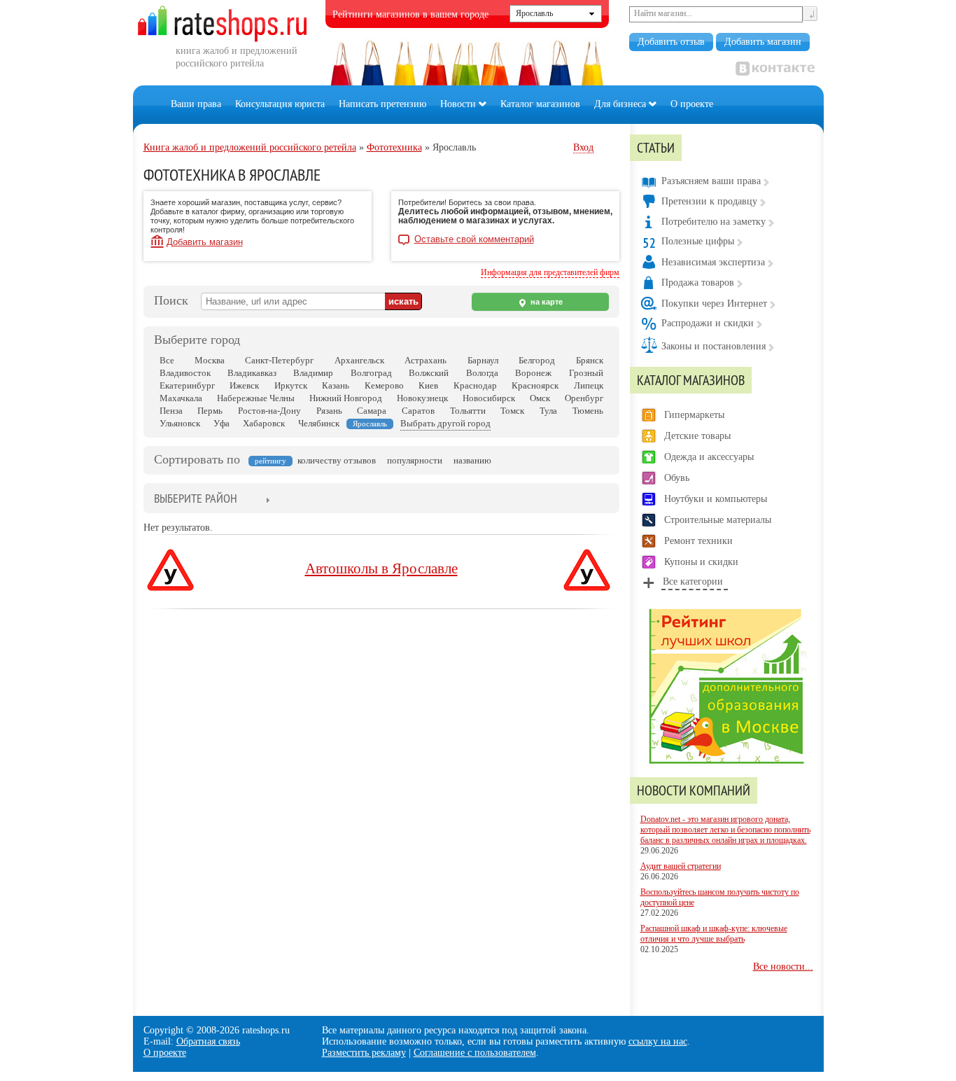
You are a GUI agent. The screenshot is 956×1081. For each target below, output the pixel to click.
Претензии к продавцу (709, 201)
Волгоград (371, 373)
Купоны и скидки (701, 562)
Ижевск (244, 385)
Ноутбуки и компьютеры (715, 499)
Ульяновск (180, 423)
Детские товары (697, 436)
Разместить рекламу (364, 1052)
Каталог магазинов (540, 104)
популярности (414, 460)
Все (167, 360)
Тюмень (587, 410)
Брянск (589, 360)
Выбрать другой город (445, 423)
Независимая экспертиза (713, 262)
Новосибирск (489, 398)
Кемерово (384, 385)
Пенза (171, 410)
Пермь (210, 410)
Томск (512, 410)
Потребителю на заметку (713, 221)
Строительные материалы (717, 520)
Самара (371, 410)
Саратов (418, 410)
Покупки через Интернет (714, 303)
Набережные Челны (256, 398)
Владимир (313, 373)
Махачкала (181, 398)
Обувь (676, 478)
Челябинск (318, 423)
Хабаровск (264, 423)
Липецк (588, 385)
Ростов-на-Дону (269, 410)
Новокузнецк (422, 398)
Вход (583, 147)
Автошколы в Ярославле (381, 568)
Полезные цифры (697, 241)
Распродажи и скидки (707, 323)
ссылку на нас (657, 1041)
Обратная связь (208, 1041)
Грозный (586, 373)
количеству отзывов (336, 460)
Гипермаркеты (694, 415)
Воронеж (533, 373)
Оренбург (584, 398)
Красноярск (535, 385)
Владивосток (185, 373)
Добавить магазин (762, 41)
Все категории (693, 581)
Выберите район (195, 498)
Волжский (429, 373)
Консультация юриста (280, 104)
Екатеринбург (187, 385)
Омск (540, 398)
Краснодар (475, 385)
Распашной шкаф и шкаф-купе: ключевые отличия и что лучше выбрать (713, 933)
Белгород (537, 360)
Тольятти (468, 410)
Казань (335, 385)
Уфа (221, 423)
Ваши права (196, 104)
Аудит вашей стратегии (680, 866)
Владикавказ (251, 373)
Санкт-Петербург (279, 360)
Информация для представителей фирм (550, 272)
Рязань (329, 410)
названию (472, 460)
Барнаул (483, 360)
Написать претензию (382, 104)
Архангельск (359, 360)
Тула (548, 410)
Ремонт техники (698, 541)
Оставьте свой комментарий (474, 239)
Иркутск (290, 385)
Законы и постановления (713, 346)
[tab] (195, 499)
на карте (545, 302)
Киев (428, 385)
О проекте (691, 104)
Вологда (482, 373)
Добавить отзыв (671, 41)
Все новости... (783, 966)
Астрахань (426, 360)
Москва (210, 360)
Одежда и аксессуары (709, 457)
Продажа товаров (697, 282)
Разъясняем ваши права (711, 181)
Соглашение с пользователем (475, 1052)
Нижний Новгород (345, 398)
